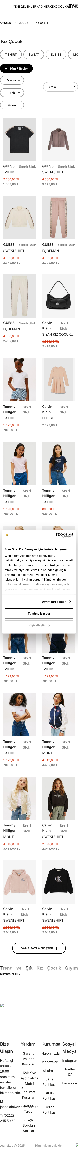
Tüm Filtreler (19, 68)
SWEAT (34, 54)
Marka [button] (11, 80)
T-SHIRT (11, 54)
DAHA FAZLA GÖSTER (37, 948)
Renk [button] (11, 93)
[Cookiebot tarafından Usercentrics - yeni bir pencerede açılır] (56, 535)
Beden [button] (11, 105)
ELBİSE (56, 54)
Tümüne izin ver (39, 613)
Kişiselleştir (37, 625)
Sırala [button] (52, 87)
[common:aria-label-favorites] (73, 6)
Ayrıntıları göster (54, 601)
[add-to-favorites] (33, 121)
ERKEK (51, 6)
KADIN (41, 6)
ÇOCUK (61, 6)
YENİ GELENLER (24, 6)
